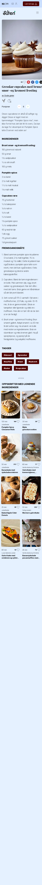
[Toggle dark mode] (12, 3)
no (3, 4)
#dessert (8, 355)
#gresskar (22, 355)
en (7, 4)
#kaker (7, 368)
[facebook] (32, 82)
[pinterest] (28, 82)
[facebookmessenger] (36, 82)
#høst (20, 361)
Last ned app (29, 4)
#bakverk (33, 361)
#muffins (8, 361)
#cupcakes (21, 368)
